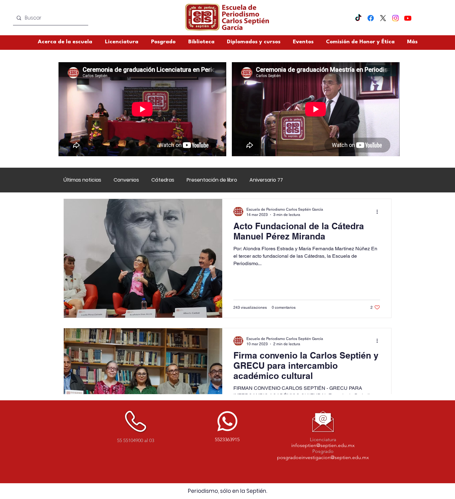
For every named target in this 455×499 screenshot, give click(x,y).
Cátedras (162, 180)
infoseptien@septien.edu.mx (323, 445)
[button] (360, 42)
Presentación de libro (212, 180)
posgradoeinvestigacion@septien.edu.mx (323, 457)
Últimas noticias (82, 180)
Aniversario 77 (266, 180)
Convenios (126, 180)
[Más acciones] (379, 211)
